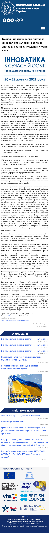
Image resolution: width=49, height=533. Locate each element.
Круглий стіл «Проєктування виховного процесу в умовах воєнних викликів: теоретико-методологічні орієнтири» (23, 431)
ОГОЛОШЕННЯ (20, 334)
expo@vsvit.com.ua (11, 316)
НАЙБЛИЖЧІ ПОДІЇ (23, 410)
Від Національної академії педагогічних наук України (24, 339)
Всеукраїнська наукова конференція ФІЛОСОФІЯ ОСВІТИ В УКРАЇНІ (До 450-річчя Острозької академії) (23, 454)
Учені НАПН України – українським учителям (20, 416)
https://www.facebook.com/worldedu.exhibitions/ (15, 320)
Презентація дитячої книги (12, 422)
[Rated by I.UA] (25, 517)
